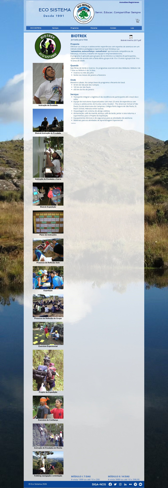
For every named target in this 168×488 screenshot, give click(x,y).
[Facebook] (110, 484)
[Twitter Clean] (115, 484)
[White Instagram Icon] (120, 484)
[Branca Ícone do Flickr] (130, 484)
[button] (138, 21)
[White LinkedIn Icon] (125, 484)
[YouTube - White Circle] (140, 484)
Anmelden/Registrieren (129, 2)
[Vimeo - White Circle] (135, 484)
